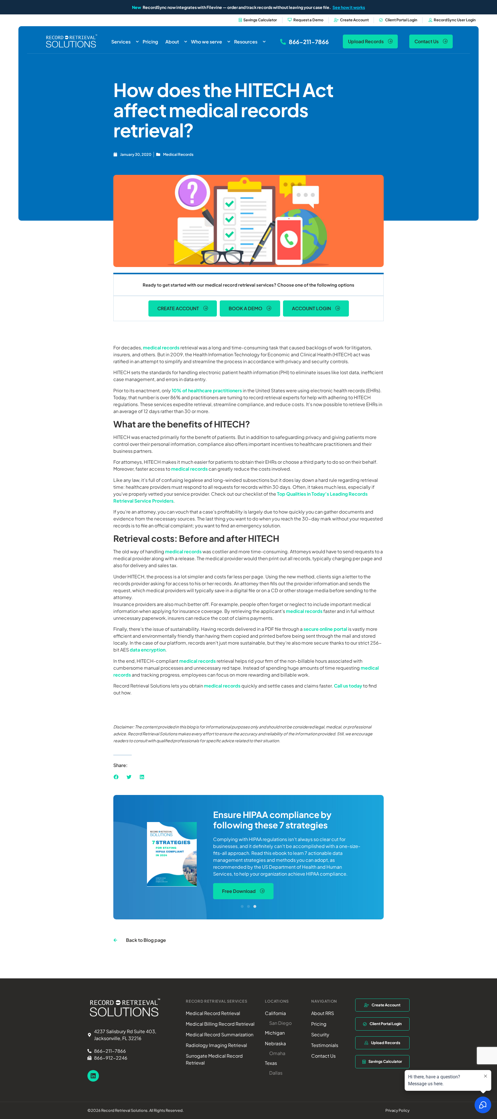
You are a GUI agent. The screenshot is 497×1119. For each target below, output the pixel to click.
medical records (161, 347)
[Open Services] (137, 41)
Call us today (348, 686)
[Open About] (185, 41)
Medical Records (178, 154)
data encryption (147, 650)
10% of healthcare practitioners (207, 390)
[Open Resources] (264, 41)
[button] (116, 776)
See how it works (348, 7)
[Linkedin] (93, 1076)
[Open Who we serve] (228, 41)
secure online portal (325, 629)
